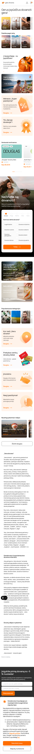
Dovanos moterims (24, 224)
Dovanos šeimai (8, 240)
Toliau (15, 247)
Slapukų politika (14, 733)
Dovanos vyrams (9, 230)
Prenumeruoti (8, 693)
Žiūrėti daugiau (17, 444)
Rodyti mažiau (5, 657)
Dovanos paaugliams (7, 235)
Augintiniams (8, 224)
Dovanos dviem (23, 235)
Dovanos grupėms (24, 240)
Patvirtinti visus (17, 743)
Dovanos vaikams (24, 230)
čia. (18, 737)
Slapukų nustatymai (17, 749)
